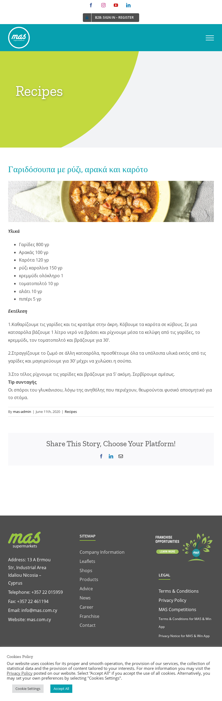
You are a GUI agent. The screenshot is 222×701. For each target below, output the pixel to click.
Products (89, 579)
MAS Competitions (177, 609)
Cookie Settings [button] (27, 688)
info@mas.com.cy (39, 610)
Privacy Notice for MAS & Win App (184, 636)
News (85, 598)
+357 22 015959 (47, 592)
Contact (88, 625)
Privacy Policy (172, 600)
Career (86, 607)
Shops (86, 570)
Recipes (71, 411)
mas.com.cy (39, 619)
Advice (86, 589)
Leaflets (87, 561)
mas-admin (22, 411)
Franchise (89, 616)
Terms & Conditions (179, 591)
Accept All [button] (61, 688)
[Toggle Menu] (209, 37)
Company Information (102, 552)
